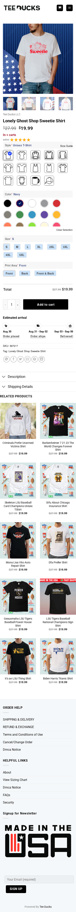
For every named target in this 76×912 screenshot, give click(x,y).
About (7, 772)
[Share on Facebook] (13, 359)
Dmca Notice (12, 749)
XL (39, 247)
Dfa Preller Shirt (58, 562)
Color (12, 194)
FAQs (6, 795)
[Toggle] (4, 377)
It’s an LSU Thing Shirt (18, 678)
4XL (8, 255)
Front (9, 273)
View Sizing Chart (15, 780)
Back (24, 273)
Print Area (15, 265)
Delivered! (66, 336)
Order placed (11, 336)
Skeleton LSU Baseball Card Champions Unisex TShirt (18, 506)
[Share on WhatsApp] (6, 359)
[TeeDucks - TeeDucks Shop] (22, 8)
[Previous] (9, 59)
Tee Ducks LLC (11, 114)
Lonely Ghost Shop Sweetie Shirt (27, 351)
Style (18, 145)
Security (8, 802)
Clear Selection (64, 229)
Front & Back (45, 273)
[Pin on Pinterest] (34, 359)
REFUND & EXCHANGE (18, 727)
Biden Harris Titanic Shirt (58, 678)
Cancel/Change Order (17, 742)
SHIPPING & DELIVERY (18, 719)
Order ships (37, 336)
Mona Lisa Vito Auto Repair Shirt (18, 564)
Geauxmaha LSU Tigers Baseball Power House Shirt (18, 622)
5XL (21, 255)
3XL (65, 247)
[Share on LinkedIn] (41, 359)
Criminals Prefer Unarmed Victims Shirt (18, 444)
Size (9, 239)
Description (16, 377)
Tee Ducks (46, 906)
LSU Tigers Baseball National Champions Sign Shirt (58, 622)
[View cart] (60, 8)
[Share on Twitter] (20, 359)
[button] (69, 8)
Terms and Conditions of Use (23, 734)
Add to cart (45, 304)
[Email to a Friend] (27, 359)
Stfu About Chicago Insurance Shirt (58, 504)
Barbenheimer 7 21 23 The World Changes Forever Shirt (58, 446)
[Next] (66, 59)
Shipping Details (20, 387)
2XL (51, 247)
